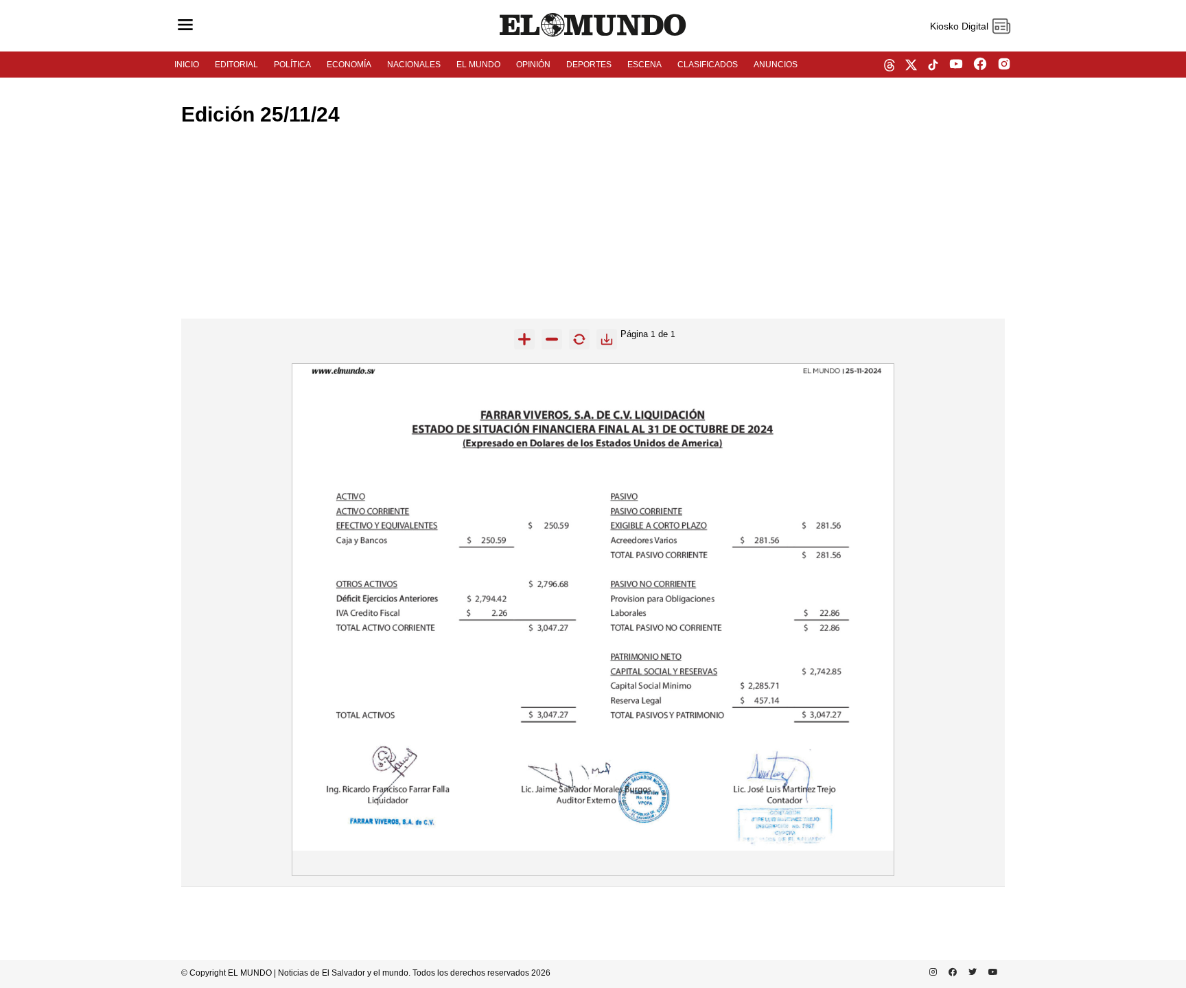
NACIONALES (414, 64)
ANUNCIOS (776, 64)
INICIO (186, 64)
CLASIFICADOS (707, 64)
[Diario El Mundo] (593, 37)
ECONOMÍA (349, 64)
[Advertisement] (593, 222)
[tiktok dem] (933, 65)
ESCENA (644, 64)
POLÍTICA (292, 64)
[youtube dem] (956, 64)
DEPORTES (589, 64)
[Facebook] (950, 972)
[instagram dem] (1009, 64)
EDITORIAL (236, 64)
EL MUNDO (478, 64)
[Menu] (185, 26)
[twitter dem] (911, 65)
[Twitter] (970, 972)
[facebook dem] (980, 64)
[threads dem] (889, 66)
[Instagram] (931, 972)
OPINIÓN (533, 64)
